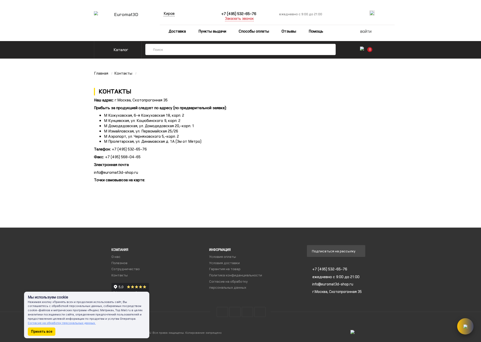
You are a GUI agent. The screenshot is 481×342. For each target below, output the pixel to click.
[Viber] (399, 13)
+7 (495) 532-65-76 (238, 13)
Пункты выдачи (212, 31)
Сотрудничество (125, 268)
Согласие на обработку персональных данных (228, 284)
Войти (366, 31)
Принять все (41, 331)
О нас (116, 256)
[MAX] (372, 13)
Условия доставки (224, 262)
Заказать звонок (239, 18)
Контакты (123, 73)
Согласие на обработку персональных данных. (62, 323)
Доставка (177, 31)
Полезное (119, 262)
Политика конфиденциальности (235, 275)
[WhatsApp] (390, 13)
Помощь (316, 31)
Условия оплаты (222, 256)
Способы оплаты (254, 31)
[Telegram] (381, 13)
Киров (169, 13)
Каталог (120, 49)
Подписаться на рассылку (334, 251)
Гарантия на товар (225, 268)
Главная (101, 73)
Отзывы (289, 31)
